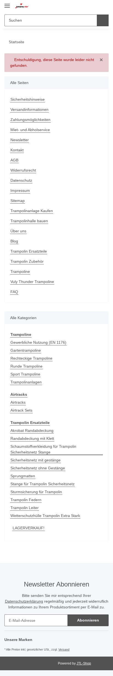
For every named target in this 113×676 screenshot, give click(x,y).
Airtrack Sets (21, 410)
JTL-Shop (84, 663)
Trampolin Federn (25, 500)
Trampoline (20, 271)
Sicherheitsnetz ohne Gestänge (37, 468)
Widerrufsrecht (23, 170)
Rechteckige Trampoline (31, 358)
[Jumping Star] (22, 6)
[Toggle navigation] (7, 3)
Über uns (18, 231)
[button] (86, 6)
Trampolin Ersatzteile (28, 251)
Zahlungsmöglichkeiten (30, 119)
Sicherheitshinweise (27, 99)
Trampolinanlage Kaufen (31, 211)
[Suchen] (103, 20)
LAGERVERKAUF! (28, 528)
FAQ (14, 292)
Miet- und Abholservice (30, 130)
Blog (14, 241)
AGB (14, 160)
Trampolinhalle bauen (29, 221)
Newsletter (19, 140)
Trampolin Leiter (24, 507)
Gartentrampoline (25, 350)
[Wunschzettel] (95, 6)
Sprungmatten (22, 476)
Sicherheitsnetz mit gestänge (35, 460)
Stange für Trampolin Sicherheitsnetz (42, 484)
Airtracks (18, 402)
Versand (63, 649)
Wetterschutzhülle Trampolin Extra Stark (45, 515)
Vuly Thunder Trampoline (32, 281)
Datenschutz (21, 180)
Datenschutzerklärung (24, 601)
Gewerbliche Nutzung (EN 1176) (38, 342)
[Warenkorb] (104, 6)
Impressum (20, 190)
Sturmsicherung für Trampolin (36, 492)
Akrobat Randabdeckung (31, 430)
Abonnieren (88, 620)
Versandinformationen (29, 109)
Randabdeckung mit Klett (32, 438)
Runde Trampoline (26, 366)
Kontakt (17, 150)
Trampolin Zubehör (27, 261)
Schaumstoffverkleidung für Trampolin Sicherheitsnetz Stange (43, 449)
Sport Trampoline (25, 374)
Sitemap (17, 200)
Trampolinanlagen (26, 382)
